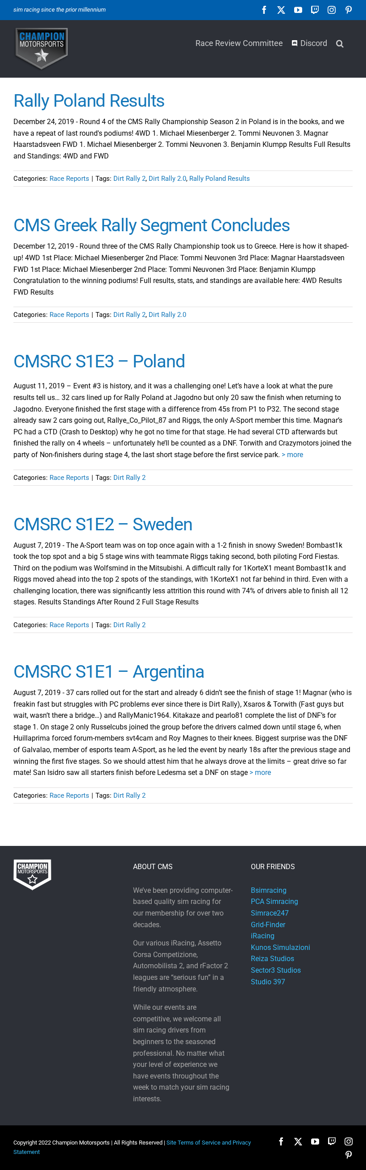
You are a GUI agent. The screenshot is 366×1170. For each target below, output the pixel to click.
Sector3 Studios (276, 970)
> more (292, 454)
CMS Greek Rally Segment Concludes (151, 225)
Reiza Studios (272, 958)
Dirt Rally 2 (129, 179)
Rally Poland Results (89, 100)
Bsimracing (269, 890)
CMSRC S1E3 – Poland (99, 361)
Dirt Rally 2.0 (167, 179)
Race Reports (69, 179)
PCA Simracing (274, 901)
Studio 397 (268, 982)
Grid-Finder (268, 924)
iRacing (262, 936)
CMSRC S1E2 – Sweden (102, 524)
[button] (340, 42)
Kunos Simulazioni (280, 947)
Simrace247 (270, 913)
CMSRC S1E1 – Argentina (108, 671)
